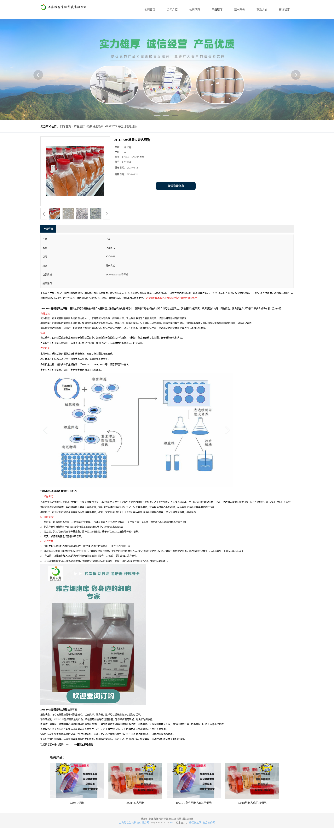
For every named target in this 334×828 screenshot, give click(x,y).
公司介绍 (172, 9)
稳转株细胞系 (95, 126)
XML (172, 822)
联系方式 (261, 9)
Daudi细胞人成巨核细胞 (252, 802)
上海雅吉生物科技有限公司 (134, 822)
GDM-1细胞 (77, 802)
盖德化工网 (195, 822)
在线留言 (284, 9)
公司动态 (194, 9)
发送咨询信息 (176, 186)
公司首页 (149, 9)
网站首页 (65, 126)
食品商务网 (209, 822)
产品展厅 (217, 9)
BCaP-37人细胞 (135, 802)
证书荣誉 (239, 9)
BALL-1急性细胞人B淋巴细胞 (194, 802)
